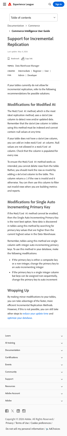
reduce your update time (35, 313)
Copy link (29, 58)
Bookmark (15, 58)
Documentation (15, 25)
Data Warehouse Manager (27, 65)
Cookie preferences (41, 423)
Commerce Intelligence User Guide (31, 31)
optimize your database (19, 317)
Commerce (34, 25)
